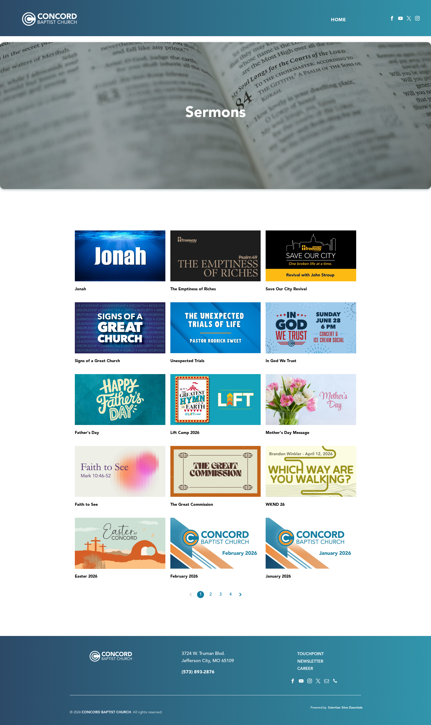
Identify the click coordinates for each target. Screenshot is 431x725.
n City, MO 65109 (216, 661)
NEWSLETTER (310, 662)
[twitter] (409, 19)
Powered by (318, 707)
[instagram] (417, 19)
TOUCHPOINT (310, 654)
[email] (326, 681)
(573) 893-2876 (198, 672)
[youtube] (400, 19)
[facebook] (392, 19)
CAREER (305, 669)
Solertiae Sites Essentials (345, 707)
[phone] (335, 681)
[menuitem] (338, 19)
